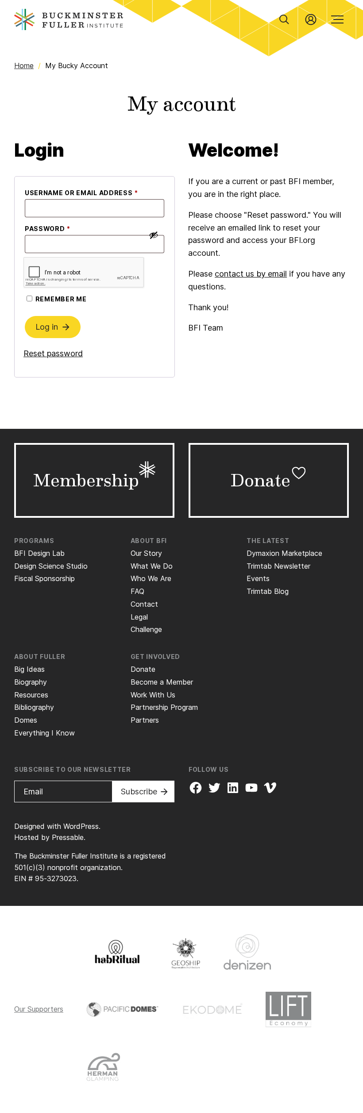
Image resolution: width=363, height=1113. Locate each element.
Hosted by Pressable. (49, 837)
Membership (86, 480)
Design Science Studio (51, 566)
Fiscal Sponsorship (44, 578)
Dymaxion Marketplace (284, 553)
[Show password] (153, 235)
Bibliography (34, 707)
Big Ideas (29, 669)
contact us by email (251, 273)
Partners (145, 720)
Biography (30, 682)
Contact (144, 604)
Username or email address (94, 192)
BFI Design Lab (39, 553)
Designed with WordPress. (57, 826)
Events (258, 578)
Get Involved (155, 656)
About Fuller (39, 656)
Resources (31, 694)
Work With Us (153, 694)
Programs (34, 540)
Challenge (146, 629)
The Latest (268, 540)
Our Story (146, 553)
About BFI (149, 540)
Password (65, 228)
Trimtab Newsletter (278, 566)
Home (24, 65)
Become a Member (162, 682)
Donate (260, 480)
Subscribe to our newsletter (72, 769)
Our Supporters (38, 1009)
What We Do (152, 566)
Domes (25, 720)
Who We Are (151, 578)
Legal (139, 616)
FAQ (137, 591)
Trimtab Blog (268, 591)
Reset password (53, 353)
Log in (46, 326)
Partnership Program (164, 707)
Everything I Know (44, 732)
